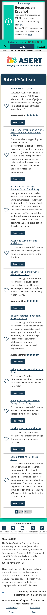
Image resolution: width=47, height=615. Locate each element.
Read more (18, 122)
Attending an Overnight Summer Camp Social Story (25, 188)
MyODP (13, 50)
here (30, 34)
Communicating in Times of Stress (25, 458)
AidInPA (30, 50)
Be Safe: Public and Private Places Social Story (25, 273)
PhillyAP (38, 50)
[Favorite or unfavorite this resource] (6, 106)
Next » (28, 511)
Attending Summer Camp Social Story (24, 242)
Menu (42, 46)
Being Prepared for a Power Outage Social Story (25, 402)
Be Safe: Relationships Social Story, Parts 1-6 (26, 317)
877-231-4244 (35, 42)
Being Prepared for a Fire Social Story (27, 370)
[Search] (5, 46)
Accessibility (12, 607)
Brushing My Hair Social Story (26, 428)
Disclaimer (35, 607)
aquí (20, 24)
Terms (35, 612)
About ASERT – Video (22, 88)
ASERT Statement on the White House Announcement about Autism (27, 132)
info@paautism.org (16, 42)
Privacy (12, 612)
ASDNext (21, 50)
